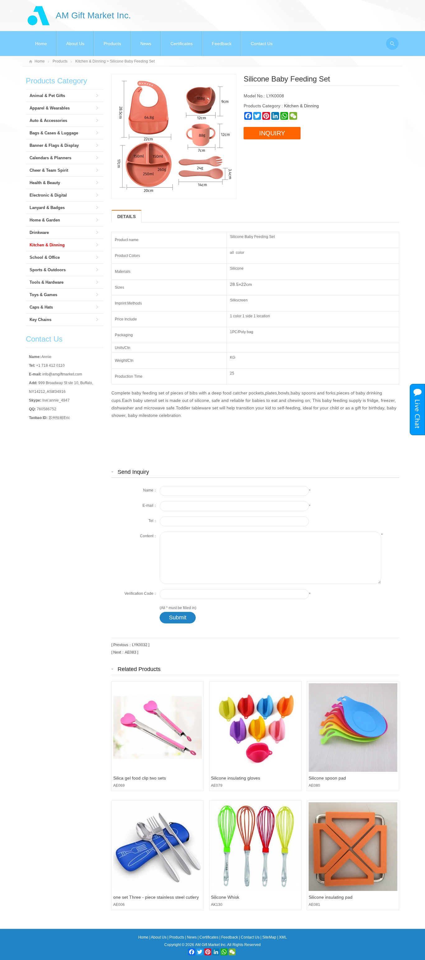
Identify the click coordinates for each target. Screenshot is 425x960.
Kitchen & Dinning (90, 61)
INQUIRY (272, 133)
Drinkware (39, 232)
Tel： (152, 521)
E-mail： (149, 505)
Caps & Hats (41, 307)
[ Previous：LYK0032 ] (130, 645)
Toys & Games (43, 294)
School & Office (45, 257)
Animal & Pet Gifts (47, 95)
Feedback (221, 43)
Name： (150, 490)
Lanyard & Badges (47, 207)
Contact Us (262, 43)
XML (283, 937)
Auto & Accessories (48, 120)
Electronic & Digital (48, 195)
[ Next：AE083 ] (124, 652)
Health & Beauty (45, 182)
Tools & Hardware (46, 282)
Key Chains (40, 319)
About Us (75, 43)
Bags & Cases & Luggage (54, 133)
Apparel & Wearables (50, 108)
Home (41, 43)
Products (112, 43)
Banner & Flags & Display (54, 145)
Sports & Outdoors (48, 270)
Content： (148, 536)
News (145, 43)
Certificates (181, 43)
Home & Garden (45, 220)
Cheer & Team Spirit (49, 170)
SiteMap (269, 937)
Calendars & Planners (50, 158)
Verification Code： (140, 593)
